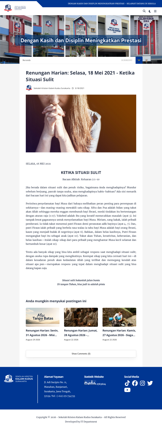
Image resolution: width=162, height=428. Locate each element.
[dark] (150, 11)
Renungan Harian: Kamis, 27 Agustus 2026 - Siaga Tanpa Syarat (119, 333)
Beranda (27, 60)
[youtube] (127, 390)
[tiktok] (127, 383)
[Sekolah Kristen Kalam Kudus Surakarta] (14, 8)
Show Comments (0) (81, 354)
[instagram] (142, 383)
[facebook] (135, 383)
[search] (144, 11)
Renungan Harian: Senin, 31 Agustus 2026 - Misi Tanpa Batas (42, 333)
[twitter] (150, 383)
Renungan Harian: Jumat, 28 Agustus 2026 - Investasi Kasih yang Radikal (80, 333)
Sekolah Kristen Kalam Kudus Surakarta (80, 417)
